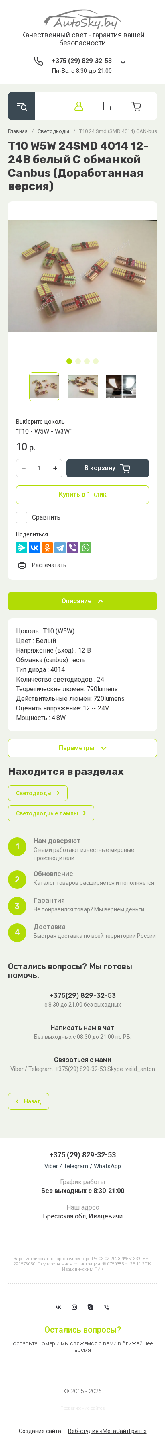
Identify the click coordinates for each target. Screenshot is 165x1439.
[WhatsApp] (85, 547)
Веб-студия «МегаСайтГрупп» (107, 1431)
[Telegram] (60, 547)
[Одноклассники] (47, 547)
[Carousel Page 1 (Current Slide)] (69, 361)
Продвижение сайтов (82, 1408)
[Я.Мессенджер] (21, 547)
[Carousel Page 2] (78, 361)
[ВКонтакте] (34, 547)
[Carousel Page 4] (96, 361)
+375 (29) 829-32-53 (82, 61)
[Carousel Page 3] (87, 361)
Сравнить (46, 517)
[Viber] (72, 547)
